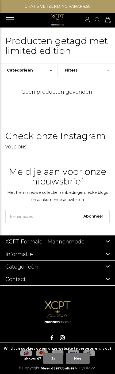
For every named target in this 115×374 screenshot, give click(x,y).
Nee (78, 358)
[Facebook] (52, 338)
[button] (9, 19)
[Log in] (87, 19)
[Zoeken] (97, 19)
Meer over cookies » (59, 368)
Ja (53, 358)
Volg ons (15, 147)
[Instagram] (62, 338)
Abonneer (93, 216)
